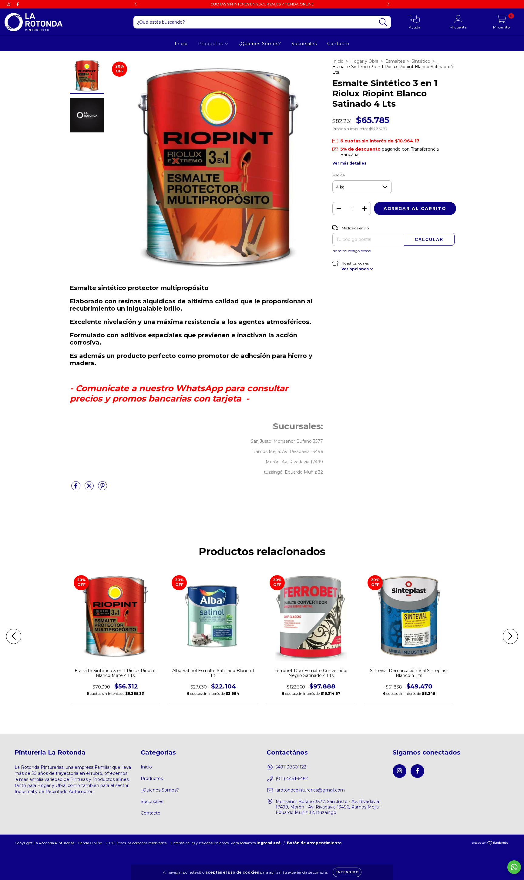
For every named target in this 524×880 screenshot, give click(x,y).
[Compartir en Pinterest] (102, 488)
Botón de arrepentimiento (314, 843)
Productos (211, 43)
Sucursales (304, 43)
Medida (338, 175)
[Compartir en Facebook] (76, 488)
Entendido (347, 872)
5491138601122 (291, 767)
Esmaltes (395, 61)
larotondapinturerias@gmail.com (310, 790)
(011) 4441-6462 (292, 778)
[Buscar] (383, 22)
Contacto (338, 43)
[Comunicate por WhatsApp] (514, 867)
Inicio (181, 43)
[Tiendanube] (490, 843)
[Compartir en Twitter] (90, 488)
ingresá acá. (269, 843)
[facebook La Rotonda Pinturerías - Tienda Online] (18, 4)
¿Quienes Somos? (259, 43)
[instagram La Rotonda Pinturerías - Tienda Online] (9, 4)
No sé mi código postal (351, 250)
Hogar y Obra (364, 61)
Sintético (420, 61)
